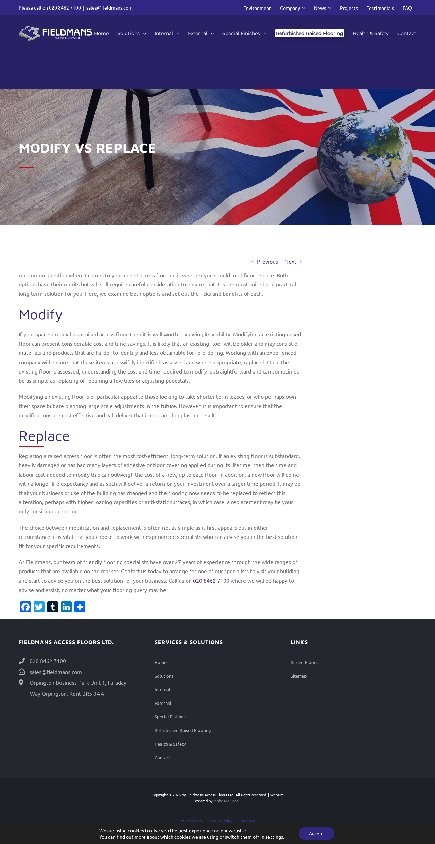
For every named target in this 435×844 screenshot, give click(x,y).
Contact (162, 757)
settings (274, 836)
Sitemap (299, 676)
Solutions (164, 676)
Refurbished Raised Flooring (183, 730)
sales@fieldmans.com (109, 7)
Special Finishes (170, 716)
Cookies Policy (220, 820)
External (163, 703)
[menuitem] (257, 7)
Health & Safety (170, 744)
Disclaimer (246, 820)
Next (290, 261)
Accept (316, 833)
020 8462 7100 (65, 7)
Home (161, 662)
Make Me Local (226, 801)
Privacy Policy (191, 820)
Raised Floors (304, 662)
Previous (267, 261)
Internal (162, 689)
